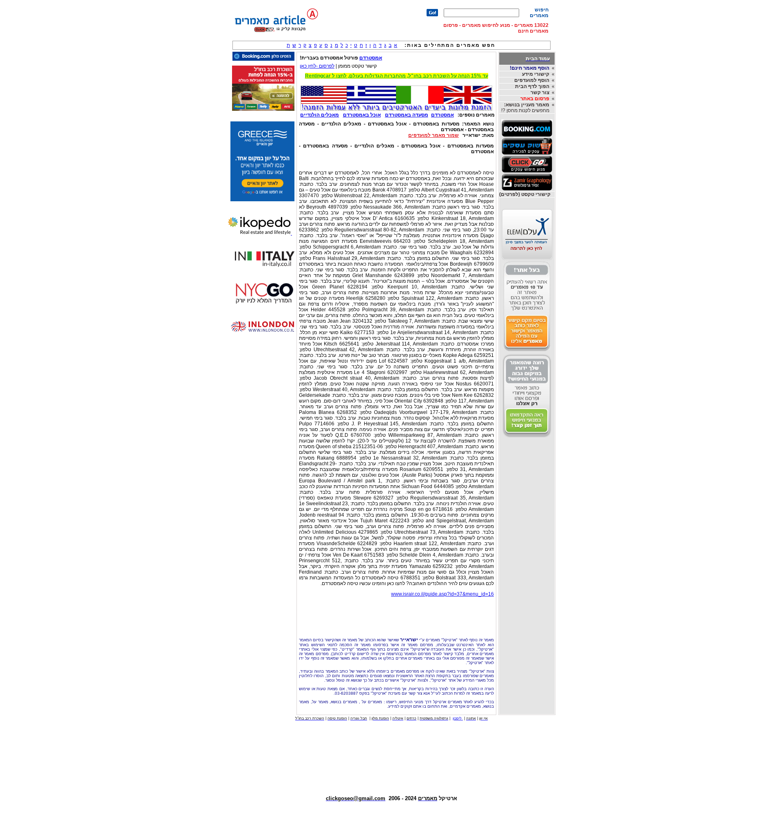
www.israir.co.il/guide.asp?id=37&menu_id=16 (442, 594)
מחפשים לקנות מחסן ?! (525, 107)
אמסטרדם (370, 58)
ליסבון (458, 718)
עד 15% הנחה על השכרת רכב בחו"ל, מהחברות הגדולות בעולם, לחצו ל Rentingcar (396, 76)
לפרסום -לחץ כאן (317, 66)
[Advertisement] (396, 615)
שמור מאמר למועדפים (433, 135)
